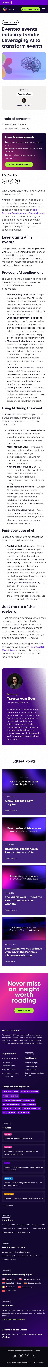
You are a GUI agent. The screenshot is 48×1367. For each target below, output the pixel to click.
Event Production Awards (32, 1256)
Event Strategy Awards (11, 1256)
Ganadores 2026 (8, 1225)
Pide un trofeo (7, 1062)
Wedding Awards (9, 1259)
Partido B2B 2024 (8, 1066)
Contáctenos (38, 1362)
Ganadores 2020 (8, 1232)
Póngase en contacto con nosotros (10, 1075)
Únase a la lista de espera (30, 9)
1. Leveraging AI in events (14, 124)
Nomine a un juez (31, 1063)
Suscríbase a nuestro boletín (13, 1319)
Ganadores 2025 (23, 1225)
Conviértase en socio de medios (34, 1075)
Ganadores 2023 (8, 1228)
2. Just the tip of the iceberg (16, 129)
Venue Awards (7, 1252)
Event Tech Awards (22, 1252)
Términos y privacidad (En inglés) (17, 1362)
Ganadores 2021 (38, 1228)
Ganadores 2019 (23, 1232)
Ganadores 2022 (23, 1228)
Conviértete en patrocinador (31, 1068)
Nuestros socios (8, 1069)
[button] (43, 9)
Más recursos (8, 1205)
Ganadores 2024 (38, 1225)
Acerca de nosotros (10, 1058)
